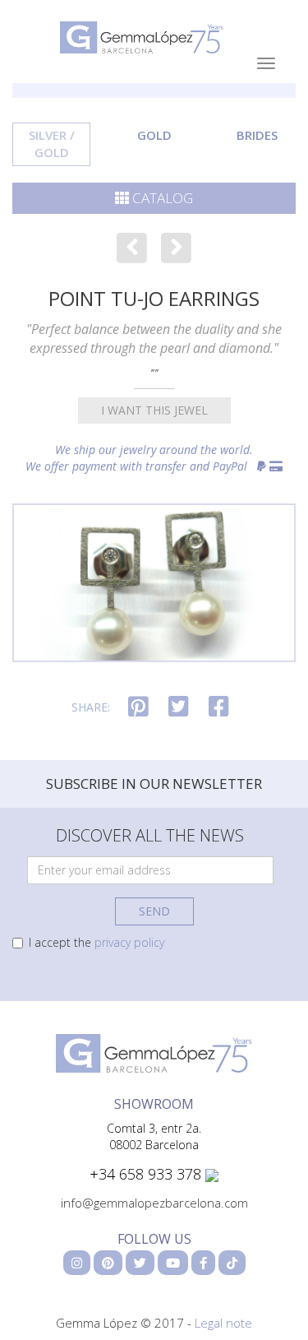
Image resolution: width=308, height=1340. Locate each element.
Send (154, 911)
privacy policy (129, 942)
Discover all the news (150, 835)
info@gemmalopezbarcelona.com (154, 1202)
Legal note (223, 1322)
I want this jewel (154, 410)
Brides (257, 135)
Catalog (161, 197)
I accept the (96, 942)
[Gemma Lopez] (154, 1052)
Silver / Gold (52, 143)
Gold (154, 135)
